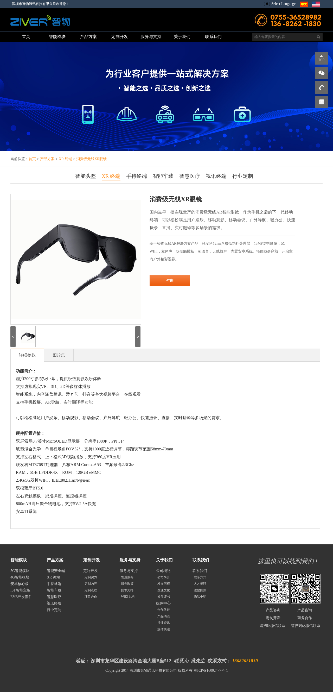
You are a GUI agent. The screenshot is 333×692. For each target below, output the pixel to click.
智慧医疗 (189, 176)
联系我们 (200, 571)
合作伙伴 (163, 610)
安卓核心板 (19, 584)
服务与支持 (129, 571)
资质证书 (163, 597)
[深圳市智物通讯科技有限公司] (40, 27)
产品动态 (163, 616)
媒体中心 (163, 603)
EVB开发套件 (21, 597)
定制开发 (90, 571)
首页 (32, 159)
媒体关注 (163, 629)
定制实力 (91, 577)
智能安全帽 (56, 571)
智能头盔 (85, 176)
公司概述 (163, 571)
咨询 (170, 280)
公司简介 (163, 577)
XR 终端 (66, 159)
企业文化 (163, 590)
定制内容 (91, 584)
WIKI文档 (128, 597)
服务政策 (127, 584)
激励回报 (200, 590)
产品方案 (48, 159)
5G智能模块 (19, 571)
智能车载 (163, 176)
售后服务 (127, 577)
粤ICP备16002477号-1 (211, 670)
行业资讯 (163, 623)
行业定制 (242, 176)
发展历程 (163, 584)
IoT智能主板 (20, 590)
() (267, 4)
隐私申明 (200, 597)
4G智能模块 (19, 577)
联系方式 (200, 577)
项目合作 (91, 597)
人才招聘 (200, 584)
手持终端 (136, 176)
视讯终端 (216, 176)
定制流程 (91, 590)
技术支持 (127, 590)
